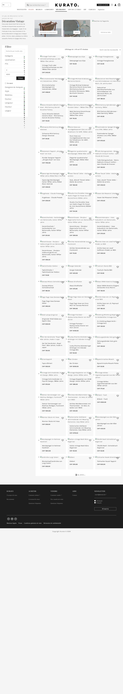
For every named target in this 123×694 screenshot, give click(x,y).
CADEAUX (92, 9)
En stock (10, 83)
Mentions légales (12, 523)
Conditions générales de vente (33, 523)
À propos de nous (12, 495)
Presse (20, 523)
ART (85, 9)
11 (81, 475)
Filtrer (20, 78)
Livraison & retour (34, 499)
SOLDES (31, 9)
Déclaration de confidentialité (52, 523)
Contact (74, 495)
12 (83, 475)
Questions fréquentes (35, 503)
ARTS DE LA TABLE (74, 9)
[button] (62, 57)
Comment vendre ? (56, 495)
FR (3, 5)
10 (80, 475)
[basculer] (24, 69)
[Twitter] (12, 519)
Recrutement (10, 499)
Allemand (99, 501)
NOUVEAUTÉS (22, 9)
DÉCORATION (61, 9)
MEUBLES (39, 9)
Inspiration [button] (101, 9)
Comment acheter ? (34, 495)
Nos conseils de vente (57, 499)
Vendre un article (103, 5)
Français (99, 503)
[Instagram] (8, 519)
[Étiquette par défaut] (15, 519)
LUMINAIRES (49, 9)
